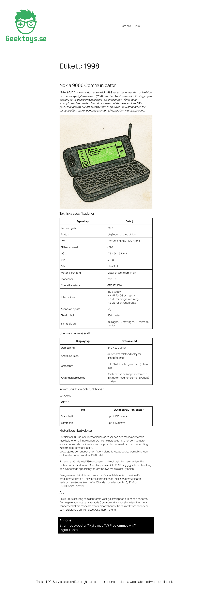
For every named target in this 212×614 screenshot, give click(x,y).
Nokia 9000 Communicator (88, 85)
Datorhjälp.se (84, 582)
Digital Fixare (69, 530)
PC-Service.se (57, 582)
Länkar (171, 582)
